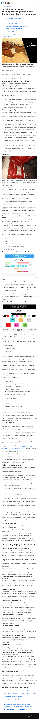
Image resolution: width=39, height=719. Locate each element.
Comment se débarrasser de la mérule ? (13, 29)
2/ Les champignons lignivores (12, 23)
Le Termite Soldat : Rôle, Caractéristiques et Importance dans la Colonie (18, 706)
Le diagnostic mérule (10, 31)
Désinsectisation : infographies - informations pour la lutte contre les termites (19, 704)
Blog (22, 715)
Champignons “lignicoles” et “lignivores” (11, 20)
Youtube (25, 715)
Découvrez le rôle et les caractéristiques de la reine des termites (16, 709)
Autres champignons (8, 36)
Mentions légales (32, 716)
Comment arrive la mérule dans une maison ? (14, 28)
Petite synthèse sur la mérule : (10, 34)
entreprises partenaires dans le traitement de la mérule (18, 77)
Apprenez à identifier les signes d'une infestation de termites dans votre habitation (20, 698)
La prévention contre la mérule (12, 33)
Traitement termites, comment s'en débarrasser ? (13, 696)
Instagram (34, 715)
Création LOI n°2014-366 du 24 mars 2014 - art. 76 (13, 448)
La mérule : (6, 24)
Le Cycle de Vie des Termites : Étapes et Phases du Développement (17, 707)
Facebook (29, 715)
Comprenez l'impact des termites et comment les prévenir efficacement (18, 702)
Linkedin (23, 716)
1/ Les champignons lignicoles (12, 21)
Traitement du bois (9, 6)
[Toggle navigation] (36, 3)
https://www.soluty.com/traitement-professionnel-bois (12, 371)
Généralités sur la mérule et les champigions (12, 18)
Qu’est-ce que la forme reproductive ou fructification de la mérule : (19, 26)
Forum (27, 716)
